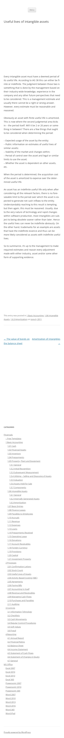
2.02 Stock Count (15, 570)
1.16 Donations (14, 540)
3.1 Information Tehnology (19, 611)
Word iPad (10, 713)
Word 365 (10, 709)
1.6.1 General (15, 495)
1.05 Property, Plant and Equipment (23, 461)
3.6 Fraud (11, 630)
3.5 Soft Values (14, 626)
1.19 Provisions (14, 551)
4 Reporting (11, 634)
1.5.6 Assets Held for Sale (20, 483)
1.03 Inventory (14, 453)
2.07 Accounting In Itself (18, 589)
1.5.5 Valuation (16, 480)
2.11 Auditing (13, 604)
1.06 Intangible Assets (17, 491)
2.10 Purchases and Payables (20, 600)
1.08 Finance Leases (16, 510)
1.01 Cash (11, 446)
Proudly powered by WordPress (17, 732)
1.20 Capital (12, 555)
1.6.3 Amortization (19, 319)
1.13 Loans (12, 528)
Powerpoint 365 (13, 690)
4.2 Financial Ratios (16, 641)
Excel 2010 (10, 672)
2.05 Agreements (15, 581)
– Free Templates (13, 438)
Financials (8, 434)
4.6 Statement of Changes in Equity (23, 656)
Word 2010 (11, 698)
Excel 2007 (10, 668)
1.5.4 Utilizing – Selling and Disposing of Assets (30, 476)
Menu (32, 10)
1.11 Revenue (13, 521)
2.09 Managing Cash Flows (19, 596)
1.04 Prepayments (15, 457)
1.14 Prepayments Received (20, 532)
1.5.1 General (15, 464)
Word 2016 (11, 705)
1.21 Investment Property (19, 559)
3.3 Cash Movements (17, 619)
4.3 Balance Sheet (15, 645)
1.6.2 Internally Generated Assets (24, 498)
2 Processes (11, 562)
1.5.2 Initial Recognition (20, 468)
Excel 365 (10, 679)
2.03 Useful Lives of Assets (19, 574)
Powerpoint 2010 (13, 687)
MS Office (8, 664)
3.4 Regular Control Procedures (21, 623)
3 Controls (10, 608)
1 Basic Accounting (35, 315)
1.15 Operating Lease (17, 536)
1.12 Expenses (13, 525)
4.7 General (12, 660)
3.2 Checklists (13, 615)
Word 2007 (11, 694)
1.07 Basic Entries (15, 506)
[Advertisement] (32, 50)
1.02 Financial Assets (16, 449)
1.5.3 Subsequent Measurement (24, 472)
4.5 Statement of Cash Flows (20, 653)
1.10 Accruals (13, 517)
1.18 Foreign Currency (17, 547)
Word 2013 (11, 702)
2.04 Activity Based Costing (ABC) (22, 577)
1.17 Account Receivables (18, 544)
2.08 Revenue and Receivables (21, 592)
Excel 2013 (10, 675)
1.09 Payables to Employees (20, 513)
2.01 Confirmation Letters (19, 566)
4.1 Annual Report (15, 638)
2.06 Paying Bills (14, 585)
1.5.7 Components (17, 487)
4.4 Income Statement (17, 649)
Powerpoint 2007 (13, 683)
